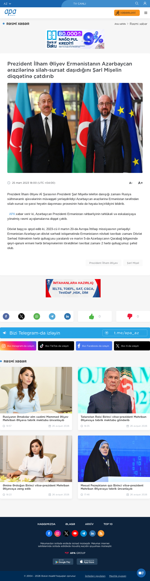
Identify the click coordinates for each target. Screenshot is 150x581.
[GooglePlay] (63, 561)
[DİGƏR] (144, 13)
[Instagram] (57, 533)
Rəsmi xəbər (138, 24)
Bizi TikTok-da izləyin (57, 346)
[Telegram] (83, 533)
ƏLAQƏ (70, 524)
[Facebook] (49, 533)
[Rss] (101, 533)
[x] (66, 533)
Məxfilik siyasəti (117, 576)
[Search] (137, 3)
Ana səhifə (120, 24)
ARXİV (89, 524)
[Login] (145, 3)
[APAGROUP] (75, 553)
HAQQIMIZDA (46, 524)
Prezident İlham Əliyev (103, 262)
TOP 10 (108, 524)
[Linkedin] (92, 533)
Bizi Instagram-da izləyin (20, 346)
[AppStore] (87, 561)
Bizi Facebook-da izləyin (95, 346)
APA (12, 214)
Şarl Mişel (133, 262)
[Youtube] (75, 533)
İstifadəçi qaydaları (95, 576)
